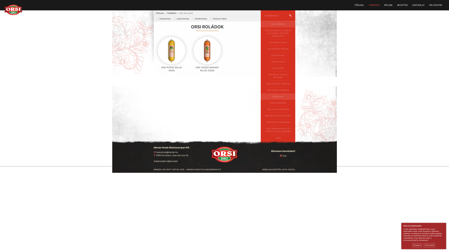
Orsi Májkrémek (278, 103)
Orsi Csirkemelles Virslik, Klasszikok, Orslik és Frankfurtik (278, 33)
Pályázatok (435, 5)
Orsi (284, 156)
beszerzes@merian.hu (167, 152)
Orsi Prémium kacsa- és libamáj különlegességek (278, 130)
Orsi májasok (278, 55)
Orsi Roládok (278, 62)
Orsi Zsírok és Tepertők (278, 84)
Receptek (402, 5)
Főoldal (359, 5)
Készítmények (278, 24)
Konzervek (278, 96)
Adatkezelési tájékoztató (166, 161)
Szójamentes (165, 19)
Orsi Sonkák (278, 68)
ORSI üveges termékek (278, 90)
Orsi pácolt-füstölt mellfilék (278, 76)
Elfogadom (417, 245)
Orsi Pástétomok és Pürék (278, 116)
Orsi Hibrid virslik (278, 42)
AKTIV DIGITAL (288, 169)
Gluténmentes (201, 19)
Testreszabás (429, 245)
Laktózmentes (183, 19)
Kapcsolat (418, 5)
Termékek (374, 5)
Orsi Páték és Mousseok (278, 122)
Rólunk (388, 5)
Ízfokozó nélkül (219, 19)
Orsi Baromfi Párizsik (278, 49)
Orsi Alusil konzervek (278, 109)
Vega (278, 138)
